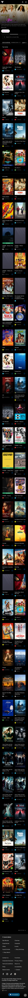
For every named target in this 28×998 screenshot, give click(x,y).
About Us (17, 963)
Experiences (5, 943)
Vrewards (17, 943)
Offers (4, 946)
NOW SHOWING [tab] (6, 42)
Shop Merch (7, 952)
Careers (18, 969)
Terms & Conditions (7, 963)
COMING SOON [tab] (15, 42)
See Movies (5, 940)
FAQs (3, 966)
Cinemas (17, 940)
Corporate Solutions (7, 961)
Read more (3, 27)
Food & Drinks (6, 949)
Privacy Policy (18, 961)
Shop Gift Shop (20, 949)
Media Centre (6, 969)
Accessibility (18, 966)
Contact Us (5, 958)
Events (16, 946)
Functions (17, 958)
